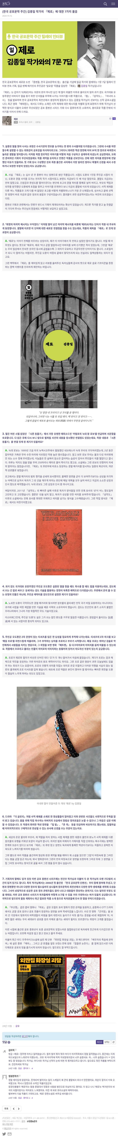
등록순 (107, 1042)
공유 (18, 1025)
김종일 (84, 85)
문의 (23, 1121)
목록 (6, 1108)
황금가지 (7, 1128)
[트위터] (4, 1134)
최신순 (99, 1042)
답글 (20, 1068)
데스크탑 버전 (7, 1124)
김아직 (11, 1050)
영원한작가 (13, 1076)
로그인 (25, 1036)
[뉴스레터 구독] (9, 1134)
